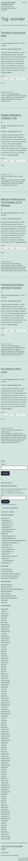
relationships (15, 268)
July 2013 (3, 745)
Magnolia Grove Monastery (9, 542)
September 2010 (5, 818)
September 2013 (5, 740)
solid (13, 183)
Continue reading (6, 72)
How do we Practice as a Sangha (10, 576)
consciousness (13, 265)
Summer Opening (10, 99)
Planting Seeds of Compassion (9, 598)
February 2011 (5, 807)
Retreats (17, 93)
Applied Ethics (16, 433)
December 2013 (5, 733)
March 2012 (4, 778)
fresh (2, 181)
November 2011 (5, 787)
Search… (3, 464)
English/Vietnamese (7, 529)
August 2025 (4, 609)
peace (15, 97)
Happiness (3, 97)
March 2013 (4, 751)
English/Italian (6, 527)
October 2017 (4, 660)
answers (10, 433)
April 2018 (3, 653)
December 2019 (5, 626)
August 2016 (4, 687)
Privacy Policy (5, 852)
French (23, 179)
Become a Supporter (6, 482)
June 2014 (4, 720)
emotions (3, 267)
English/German (6, 524)
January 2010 (4, 834)
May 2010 (3, 827)
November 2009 (5, 838)
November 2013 (5, 736)
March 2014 (4, 727)
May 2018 (3, 651)
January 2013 (4, 756)
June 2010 (4, 825)
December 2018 (5, 638)
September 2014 (5, 713)
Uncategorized (5, 562)
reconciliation (21, 97)
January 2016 (4, 700)
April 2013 (3, 749)
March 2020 (4, 622)
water (11, 185)
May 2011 (3, 800)
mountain (18, 181)
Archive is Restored (6, 569)
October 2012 (5, 762)
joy (13, 97)
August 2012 (4, 767)
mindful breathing (19, 351)
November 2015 (5, 704)
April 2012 (3, 776)
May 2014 (3, 722)
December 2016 (5, 680)
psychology (8, 268)
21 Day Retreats (7, 560)
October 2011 (4, 789)
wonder (8, 101)
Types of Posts (5, 547)
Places (2, 533)
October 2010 (5, 816)
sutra (16, 354)
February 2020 (5, 624)
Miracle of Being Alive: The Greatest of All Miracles (13, 202)
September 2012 (5, 765)
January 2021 (4, 615)
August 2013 (4, 742)
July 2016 (3, 689)
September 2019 (5, 631)
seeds (20, 268)
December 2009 (5, 836)
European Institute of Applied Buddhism (13, 540)
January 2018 (4, 658)
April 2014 (4, 724)
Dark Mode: (22, 859)
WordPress (15, 855)
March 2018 (4, 655)
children (10, 179)
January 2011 (4, 809)
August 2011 (4, 794)
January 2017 (4, 678)
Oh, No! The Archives (7, 571)
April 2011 (3, 803)
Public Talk (5, 554)
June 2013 (4, 747)
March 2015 (4, 707)
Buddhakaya (10, 349)
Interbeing (9, 97)
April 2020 (4, 620)
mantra (13, 181)
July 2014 (3, 718)
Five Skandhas (22, 95)
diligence (20, 265)
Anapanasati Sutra (9, 347)
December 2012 (5, 758)
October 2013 (5, 738)
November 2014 (5, 711)
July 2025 (3, 611)
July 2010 (3, 823)
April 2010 (3, 829)
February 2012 (5, 780)
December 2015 (5, 702)
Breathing (7, 265)
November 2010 (5, 814)
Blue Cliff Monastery (7, 536)
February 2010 (5, 832)
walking (3, 442)
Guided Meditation (7, 551)
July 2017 (3, 664)
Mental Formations (21, 267)
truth (22, 440)
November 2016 (5, 682)
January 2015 (4, 709)
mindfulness (4, 353)
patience (3, 268)
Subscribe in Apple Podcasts (10, 507)
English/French (12, 176)
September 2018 (5, 642)
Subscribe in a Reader (8, 511)
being (6, 95)
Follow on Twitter (6, 593)
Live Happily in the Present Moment (11, 573)
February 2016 (5, 698)
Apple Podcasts (12, 49)
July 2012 (3, 769)
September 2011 (5, 791)
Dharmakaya (4, 351)
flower (17, 179)
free (20, 179)
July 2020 (3, 617)
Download (10, 43)
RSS (20, 49)
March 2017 (4, 673)
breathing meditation (13, 95)
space (16, 183)
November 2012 (5, 760)
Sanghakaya (21, 353)
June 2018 (4, 649)
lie (12, 437)
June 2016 (4, 691)
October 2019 (5, 629)
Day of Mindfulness (7, 549)
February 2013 (5, 754)
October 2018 (5, 640)
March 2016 (4, 696)
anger (6, 433)
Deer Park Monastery (7, 538)
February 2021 (5, 613)
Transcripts (4, 602)
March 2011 (4, 805)
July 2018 (3, 646)
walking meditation (10, 442)
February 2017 (5, 675)
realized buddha (5, 438)
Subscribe (5, 501)
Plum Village (12, 93)
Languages (4, 518)
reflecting (9, 183)
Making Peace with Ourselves (9, 578)
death (2, 437)
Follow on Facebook (6, 591)
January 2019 (4, 635)
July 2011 (3, 796)
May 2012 (3, 774)
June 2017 (4, 667)
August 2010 (4, 820)
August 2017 (4, 662)
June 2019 (4, 633)
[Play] (1, 39)
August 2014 (4, 716)
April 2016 (3, 693)
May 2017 (3, 669)
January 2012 (4, 782)
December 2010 (5, 811)
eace (14, 179)
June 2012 (4, 771)
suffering (3, 99)
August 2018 (4, 644)
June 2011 (3, 798)
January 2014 (4, 731)
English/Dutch (6, 520)
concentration (16, 349)
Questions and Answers (8, 556)
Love (15, 267)
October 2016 (5, 684)
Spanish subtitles (6, 531)
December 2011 (5, 785)
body (6, 179)
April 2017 (3, 671)
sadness (19, 438)
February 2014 (5, 729)
